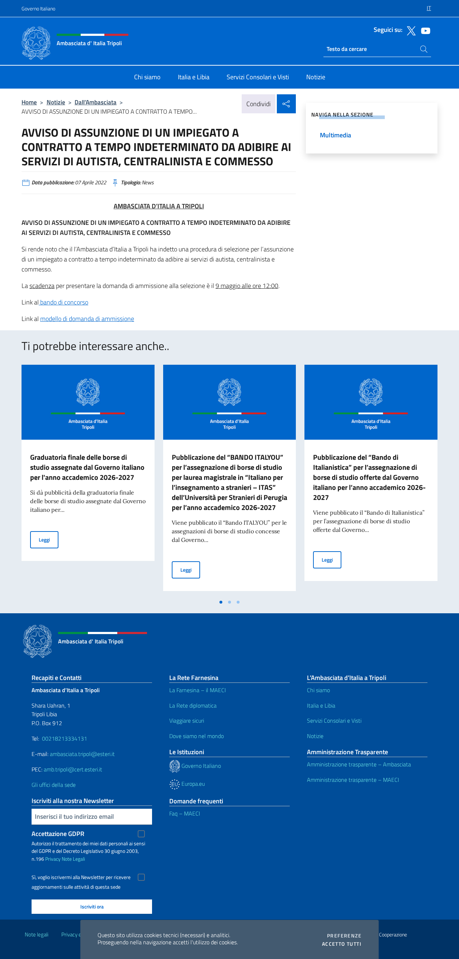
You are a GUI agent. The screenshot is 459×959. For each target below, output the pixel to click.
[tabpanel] (88, 480)
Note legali (36, 934)
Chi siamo (318, 690)
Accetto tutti (341, 943)
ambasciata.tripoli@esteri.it (82, 754)
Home (29, 102)
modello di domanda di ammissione (87, 318)
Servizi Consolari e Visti (334, 720)
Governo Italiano (38, 8)
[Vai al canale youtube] (424, 30)
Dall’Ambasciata (96, 102)
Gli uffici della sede (54, 784)
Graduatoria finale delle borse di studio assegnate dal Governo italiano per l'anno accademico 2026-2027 (87, 467)
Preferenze (344, 935)
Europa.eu (192, 783)
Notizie (56, 102)
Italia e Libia (321, 705)
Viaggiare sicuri (186, 720)
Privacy (53, 859)
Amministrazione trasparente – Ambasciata (359, 764)
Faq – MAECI (184, 813)
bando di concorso (63, 302)
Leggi (48, 539)
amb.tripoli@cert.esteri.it (73, 769)
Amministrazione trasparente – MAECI (353, 779)
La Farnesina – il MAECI (197, 690)
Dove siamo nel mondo (196, 736)
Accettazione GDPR (58, 833)
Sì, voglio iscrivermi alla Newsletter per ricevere (81, 877)
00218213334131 (64, 738)
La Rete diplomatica (193, 705)
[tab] (220, 602)
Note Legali (73, 859)
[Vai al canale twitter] (409, 30)
